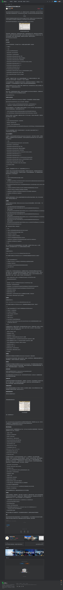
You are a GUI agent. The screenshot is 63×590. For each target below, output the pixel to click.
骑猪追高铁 (9, 8)
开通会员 (59, 1)
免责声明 (20, 583)
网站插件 (24, 1)
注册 (27, 563)
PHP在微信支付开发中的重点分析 (13, 6)
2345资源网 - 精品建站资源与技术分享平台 (26, 584)
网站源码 (11, 1)
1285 (12, 538)
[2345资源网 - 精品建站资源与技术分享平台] (5, 582)
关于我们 (27, 583)
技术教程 (9, 4)
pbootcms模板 (20, 1)
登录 (22, 563)
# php (7, 526)
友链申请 (17, 583)
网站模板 (15, 1)
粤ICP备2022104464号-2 (34, 584)
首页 (6, 4)
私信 (42, 8)
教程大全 (27, 1)
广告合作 (24, 583)
